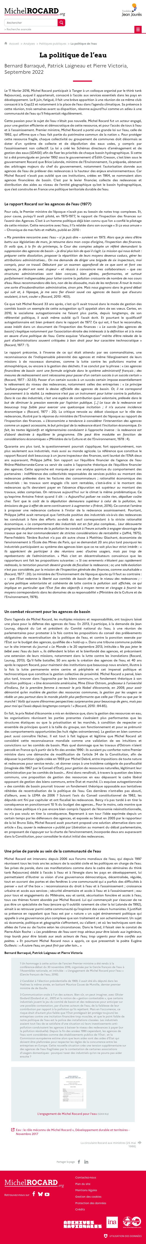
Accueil (14, 43)
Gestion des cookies (88, 1196)
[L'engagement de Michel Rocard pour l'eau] (73, 1089)
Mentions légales (86, 1190)
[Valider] (61, 22)
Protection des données (90, 1203)
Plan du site (82, 1184)
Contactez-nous (85, 1177)
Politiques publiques (52, 43)
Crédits (80, 1209)
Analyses (29, 43)
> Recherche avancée (17, 29)
